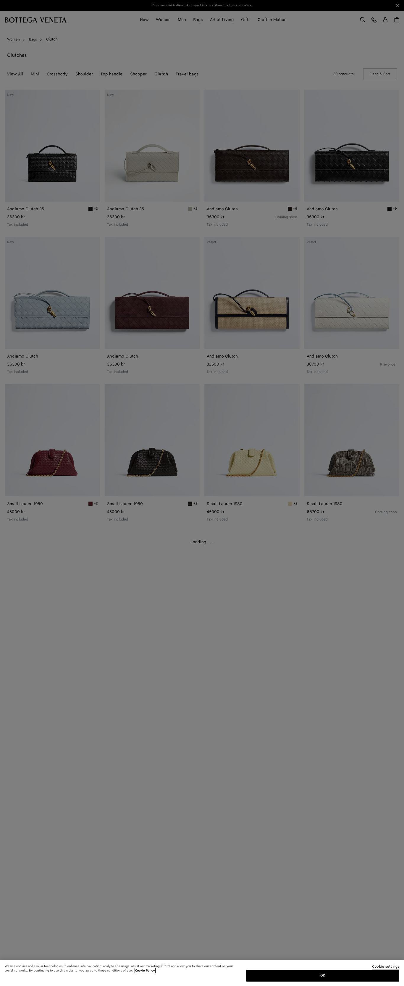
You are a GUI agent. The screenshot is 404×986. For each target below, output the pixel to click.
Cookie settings (385, 967)
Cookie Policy (145, 971)
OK (322, 975)
